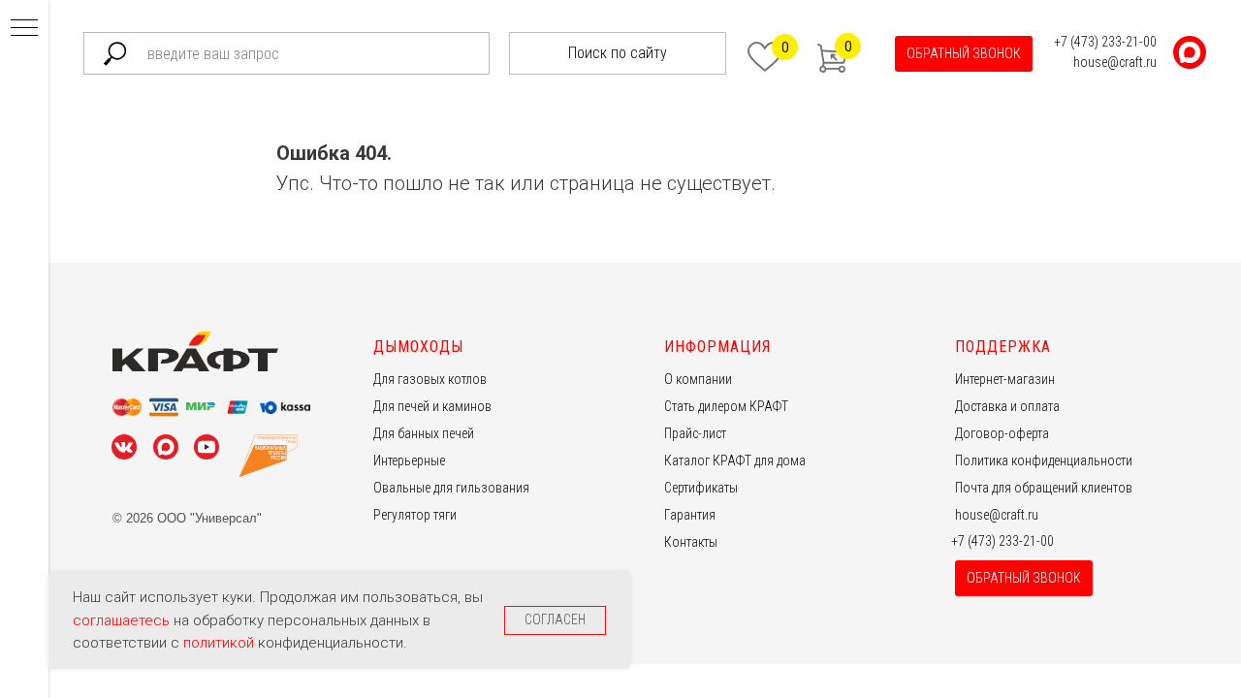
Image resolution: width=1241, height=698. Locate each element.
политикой (220, 642)
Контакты (690, 542)
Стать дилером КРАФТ (726, 406)
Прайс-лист (695, 433)
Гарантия (690, 515)
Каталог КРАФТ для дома (735, 460)
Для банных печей (423, 433)
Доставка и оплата (1007, 406)
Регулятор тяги (415, 515)
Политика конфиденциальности (1043, 460)
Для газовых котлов (430, 379)
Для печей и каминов (432, 406)
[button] (964, 54)
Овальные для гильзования (451, 487)
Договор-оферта (1002, 433)
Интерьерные (409, 460)
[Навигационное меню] (24, 29)
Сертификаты (701, 487)
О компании (698, 379)
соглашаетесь (123, 620)
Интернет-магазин (1005, 379)
